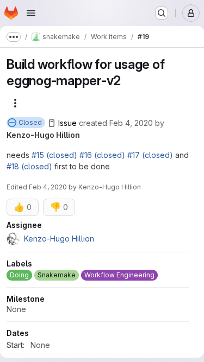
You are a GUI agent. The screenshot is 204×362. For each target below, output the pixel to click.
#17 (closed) (150, 155)
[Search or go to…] (161, 13)
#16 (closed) (102, 155)
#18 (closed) (29, 166)
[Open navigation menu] (31, 13)
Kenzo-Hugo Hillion (43, 134)
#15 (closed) (54, 155)
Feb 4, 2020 (131, 123)
